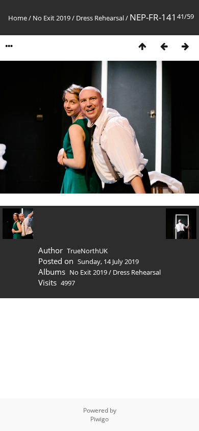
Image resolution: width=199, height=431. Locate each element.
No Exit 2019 (51, 17)
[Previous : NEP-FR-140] (164, 46)
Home (17, 17)
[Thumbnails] (142, 46)
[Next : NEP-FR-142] (185, 46)
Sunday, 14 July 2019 (108, 261)
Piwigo (99, 419)
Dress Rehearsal (100, 17)
